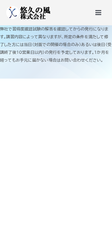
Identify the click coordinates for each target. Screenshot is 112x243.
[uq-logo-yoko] (28, 6)
